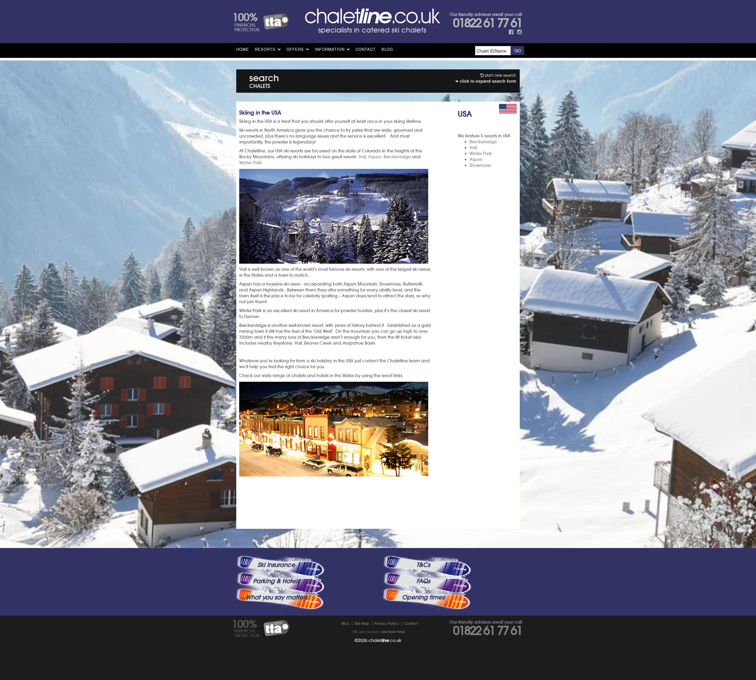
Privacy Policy (386, 623)
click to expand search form (487, 81)
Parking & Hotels (276, 581)
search (264, 80)
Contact (366, 49)
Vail (473, 147)
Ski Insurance (276, 565)
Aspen (476, 159)
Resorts (265, 49)
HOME (242, 49)
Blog (387, 49)
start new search (500, 75)
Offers (295, 49)
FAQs (423, 581)
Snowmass (480, 165)
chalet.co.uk (385, 640)
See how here (393, 632)
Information (330, 49)
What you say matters (276, 597)
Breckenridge (483, 141)
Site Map (361, 623)
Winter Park (481, 153)
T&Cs (423, 565)
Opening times (423, 597)
